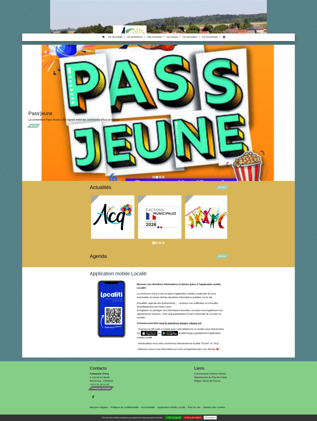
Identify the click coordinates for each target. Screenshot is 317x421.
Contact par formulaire (101, 389)
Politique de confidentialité (125, 407)
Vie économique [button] (210, 37)
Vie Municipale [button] (115, 37)
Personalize (210, 418)
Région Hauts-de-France (207, 381)
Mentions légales (99, 407)
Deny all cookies (193, 418)
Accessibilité (148, 407)
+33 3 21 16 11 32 (99, 384)
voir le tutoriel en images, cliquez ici (180, 323)
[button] (103, 37)
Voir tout (222, 188)
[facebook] (93, 397)
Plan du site (194, 407)
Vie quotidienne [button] (135, 37)
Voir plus (34, 126)
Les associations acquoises (58, 113)
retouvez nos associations (43, 119)
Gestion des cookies (214, 407)
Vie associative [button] (190, 37)
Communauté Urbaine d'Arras (210, 374)
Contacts (98, 368)
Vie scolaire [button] (172, 37)
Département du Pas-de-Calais (210, 377)
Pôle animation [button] (154, 37)
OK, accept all (174, 418)
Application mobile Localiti (171, 407)
